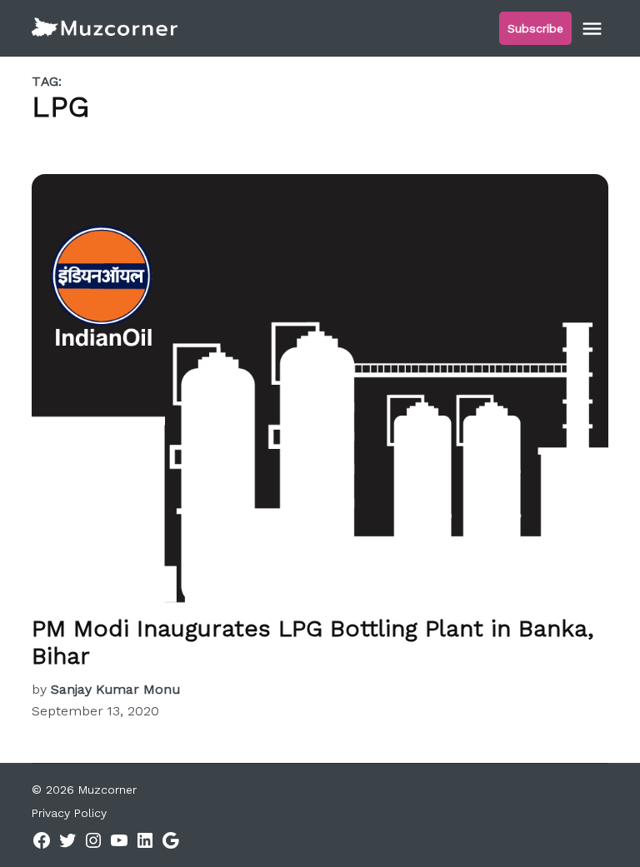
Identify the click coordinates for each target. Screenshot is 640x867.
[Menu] (594, 29)
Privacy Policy (69, 813)
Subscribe (535, 28)
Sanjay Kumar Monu (115, 689)
